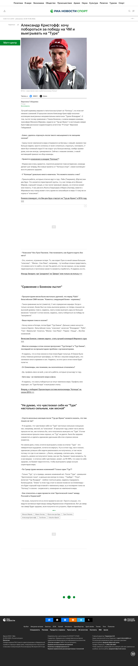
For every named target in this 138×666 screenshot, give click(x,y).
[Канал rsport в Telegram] (81, 620)
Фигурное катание (37, 626)
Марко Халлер (40, 514)
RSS (100, 630)
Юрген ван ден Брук (53, 514)
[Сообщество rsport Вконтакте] (65, 620)
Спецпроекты (35, 630)
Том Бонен (42, 517)
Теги (104, 626)
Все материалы (25, 106)
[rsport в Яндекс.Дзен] (57, 620)
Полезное (111, 626)
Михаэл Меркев (27, 514)
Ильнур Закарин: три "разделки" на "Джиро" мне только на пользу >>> (51, 274)
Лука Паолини (67, 514)
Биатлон (48, 626)
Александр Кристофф (29, 517)
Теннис (98, 626)
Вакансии (6, 640)
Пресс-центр (71, 630)
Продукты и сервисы (57, 630)
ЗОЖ (54, 626)
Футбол (26, 626)
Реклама (45, 630)
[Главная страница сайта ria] (62, 11)
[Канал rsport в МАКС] (49, 620)
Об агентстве (83, 630)
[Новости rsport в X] (89, 620)
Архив (106, 630)
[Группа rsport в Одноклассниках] (73, 620)
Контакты (93, 630)
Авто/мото (68, 626)
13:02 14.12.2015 (8, 19)
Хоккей (60, 626)
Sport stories (90, 626)
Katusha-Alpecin (54, 517)
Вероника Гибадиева (29, 102)
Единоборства (79, 626)
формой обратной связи (111, 642)
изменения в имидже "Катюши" (44, 159)
